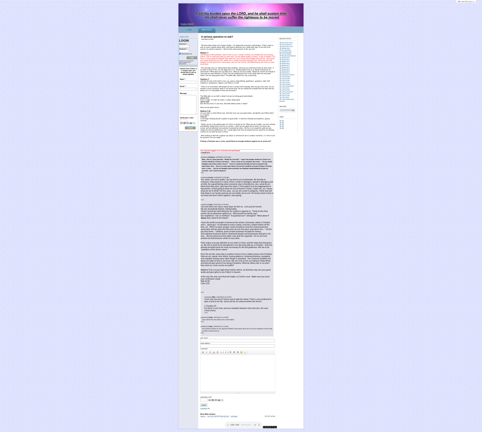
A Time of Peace (285, 76)
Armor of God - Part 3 (287, 42)
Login (192, 58)
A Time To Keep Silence (287, 86)
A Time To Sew (285, 87)
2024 (282, 124)
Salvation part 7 (285, 61)
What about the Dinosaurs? (288, 55)
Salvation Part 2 (285, 70)
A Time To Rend (285, 89)
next (235, 416)
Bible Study (207, 30)
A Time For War (285, 78)
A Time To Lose (285, 95)
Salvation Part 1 (285, 72)
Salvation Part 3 (285, 69)
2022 (282, 120)
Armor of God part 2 (286, 44)
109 (224, 416)
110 (227, 416)
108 (221, 416)
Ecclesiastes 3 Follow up (287, 74)
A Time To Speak (285, 84)
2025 (282, 126)
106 (215, 416)
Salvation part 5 (285, 65)
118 (232, 416)
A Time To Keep (285, 93)
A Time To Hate (285, 80)
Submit (190, 128)
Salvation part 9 (285, 57)
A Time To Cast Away (287, 91)
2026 (282, 128)
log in (472, 1)
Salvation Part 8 (285, 59)
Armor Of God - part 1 (287, 46)
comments (203, 408)
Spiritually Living (285, 48)
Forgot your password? (186, 61)
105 (211, 416)
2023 (282, 122)
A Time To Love (285, 82)
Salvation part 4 (285, 67)
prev (202, 416)
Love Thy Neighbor (286, 53)
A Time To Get (285, 97)
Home (189, 30)
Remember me (186, 54)
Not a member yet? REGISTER (185, 63)
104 (208, 416)
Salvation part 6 (285, 63)
